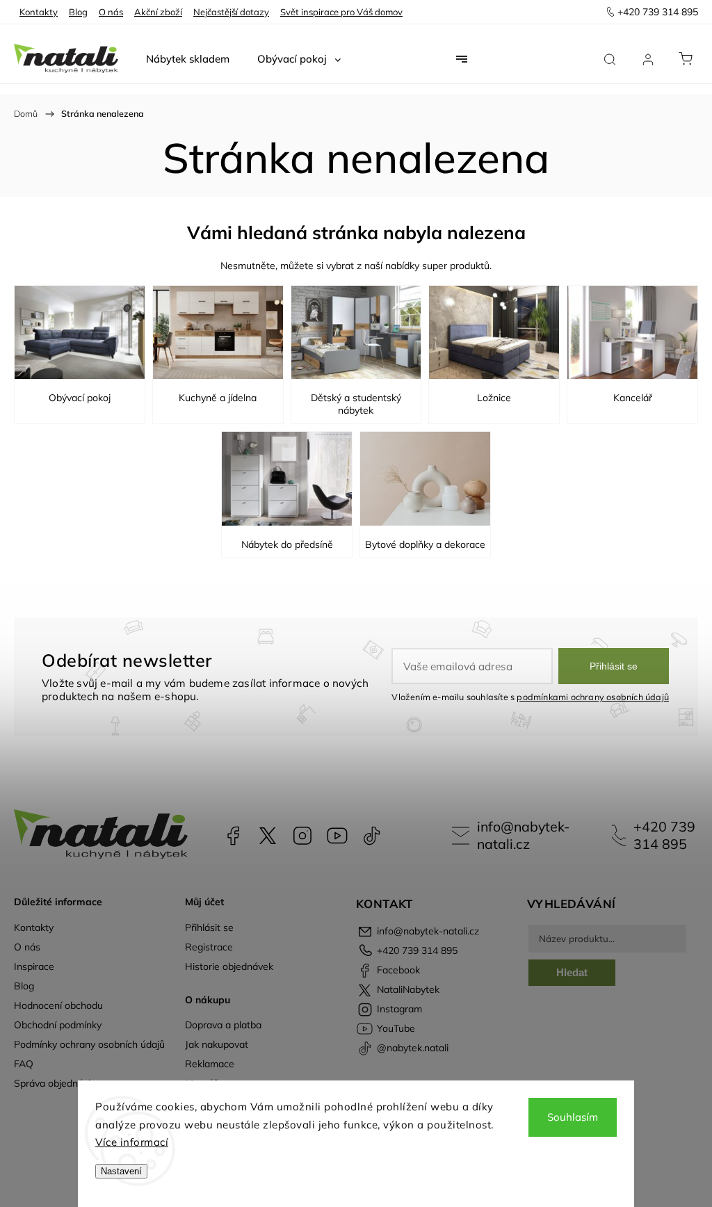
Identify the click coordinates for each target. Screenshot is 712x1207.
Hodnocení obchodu (58, 1005)
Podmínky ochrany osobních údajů (89, 1044)
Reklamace (209, 1064)
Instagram (302, 835)
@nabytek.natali (372, 835)
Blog (78, 11)
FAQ (23, 1064)
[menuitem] (187, 59)
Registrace (209, 947)
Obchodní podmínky (58, 1025)
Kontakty (38, 11)
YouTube (337, 835)
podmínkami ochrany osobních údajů (593, 696)
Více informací (131, 1142)
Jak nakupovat (216, 1044)
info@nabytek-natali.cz (523, 835)
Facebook (232, 835)
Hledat (572, 972)
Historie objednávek (229, 966)
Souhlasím (572, 1117)
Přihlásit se (614, 666)
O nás (111, 11)
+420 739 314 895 (664, 835)
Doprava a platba (223, 1025)
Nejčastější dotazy (231, 11)
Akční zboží (158, 11)
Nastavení (121, 1171)
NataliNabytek (267, 835)
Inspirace (34, 966)
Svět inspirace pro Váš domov (341, 11)
